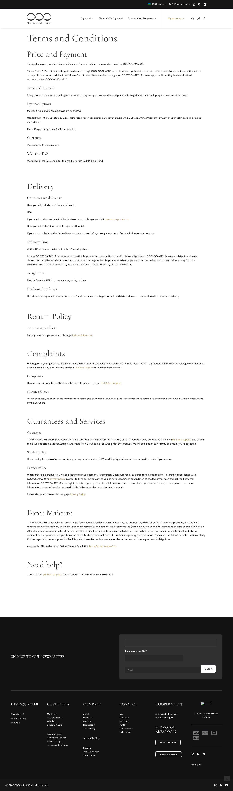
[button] (193, 4)
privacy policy (57, 478)
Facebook (124, 721)
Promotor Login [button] (168, 742)
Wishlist (51, 721)
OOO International (180, 4)
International (89, 724)
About (86, 714)
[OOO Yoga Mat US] (39, 18)
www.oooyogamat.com (117, 219)
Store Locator (89, 755)
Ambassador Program (166, 714)
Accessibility (89, 728)
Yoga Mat (86, 18)
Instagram (124, 717)
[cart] (203, 18)
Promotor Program (164, 717)
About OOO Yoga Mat (111, 18)
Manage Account (55, 717)
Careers (87, 721)
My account (174, 18)
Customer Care (54, 734)
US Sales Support (84, 367)
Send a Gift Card (54, 724)
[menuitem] (156, 4)
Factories (87, 717)
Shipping (87, 748)
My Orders (52, 714)
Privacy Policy (77, 494)
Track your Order (91, 751)
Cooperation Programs (141, 18)
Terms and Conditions (57, 745)
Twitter (122, 724)
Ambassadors (126, 728)
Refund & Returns (82, 335)
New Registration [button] (169, 754)
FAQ (121, 714)
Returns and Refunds (56, 737)
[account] (198, 18)
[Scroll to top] (227, 778)
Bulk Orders (124, 732)
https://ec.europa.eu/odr (102, 546)
